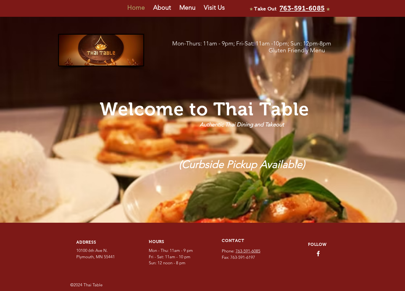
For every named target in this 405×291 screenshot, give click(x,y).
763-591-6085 (248, 251)
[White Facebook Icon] (318, 253)
